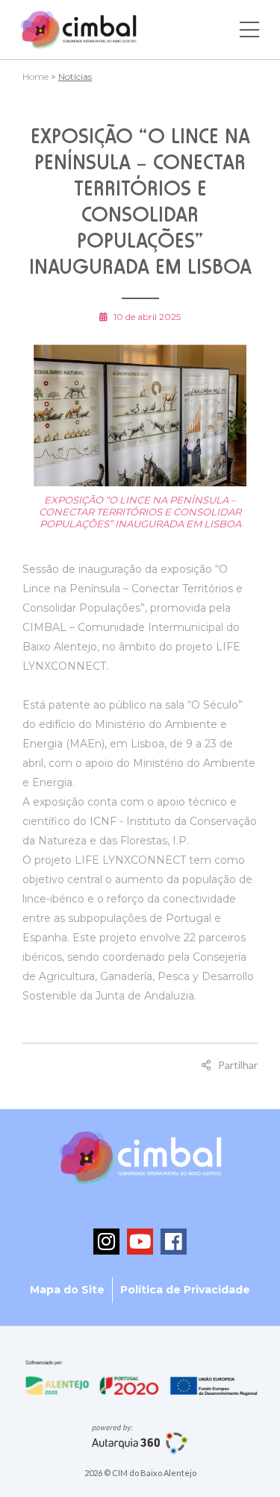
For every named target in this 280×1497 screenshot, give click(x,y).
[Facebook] (174, 1241)
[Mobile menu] (249, 29)
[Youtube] (140, 1241)
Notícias (75, 76)
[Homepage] (79, 29)
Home (35, 76)
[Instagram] (106, 1241)
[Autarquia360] (140, 1438)
